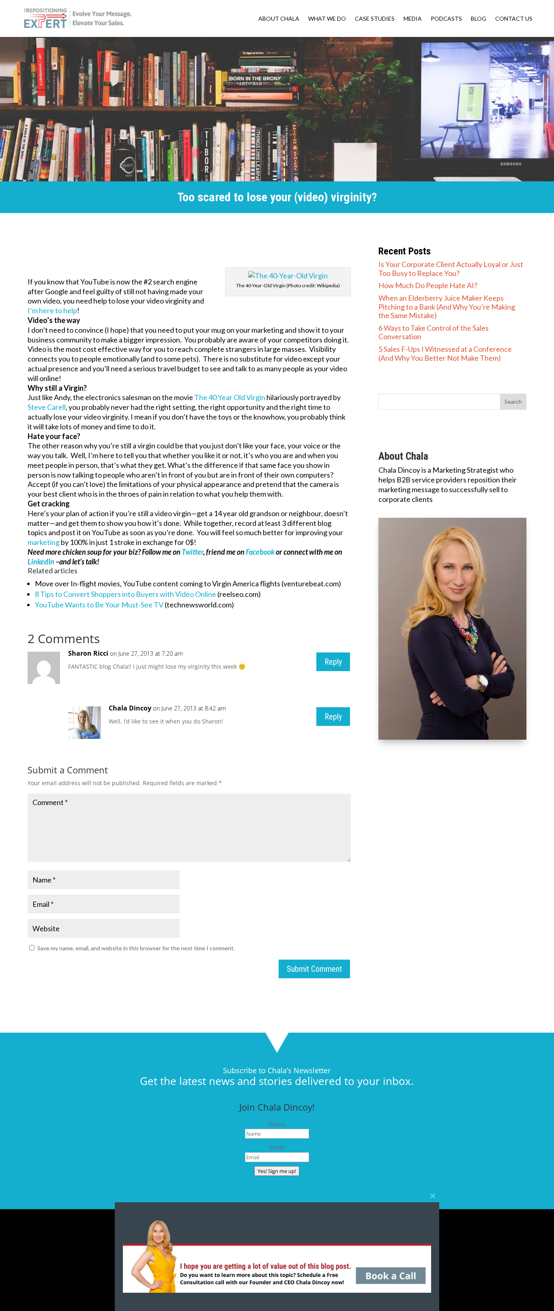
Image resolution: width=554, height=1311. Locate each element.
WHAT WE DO (327, 19)
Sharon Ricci (88, 653)
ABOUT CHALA (278, 19)
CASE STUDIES (375, 19)
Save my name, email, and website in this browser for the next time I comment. (136, 948)
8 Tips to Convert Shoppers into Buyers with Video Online (125, 594)
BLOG (478, 19)
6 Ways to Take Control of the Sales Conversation (433, 332)
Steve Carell (47, 407)
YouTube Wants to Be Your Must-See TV (99, 604)
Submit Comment (314, 969)
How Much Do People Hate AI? (427, 285)
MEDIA (413, 19)
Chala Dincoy (130, 708)
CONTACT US (514, 19)
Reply (333, 662)
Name (277, 1124)
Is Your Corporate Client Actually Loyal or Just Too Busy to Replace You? (450, 269)
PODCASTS (446, 19)
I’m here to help (52, 310)
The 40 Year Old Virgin (229, 397)
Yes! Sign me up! (277, 1171)
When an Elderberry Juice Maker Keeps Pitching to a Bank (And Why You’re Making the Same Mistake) (446, 306)
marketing (44, 542)
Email (276, 1147)
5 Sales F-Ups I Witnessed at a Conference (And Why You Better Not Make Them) (445, 353)
